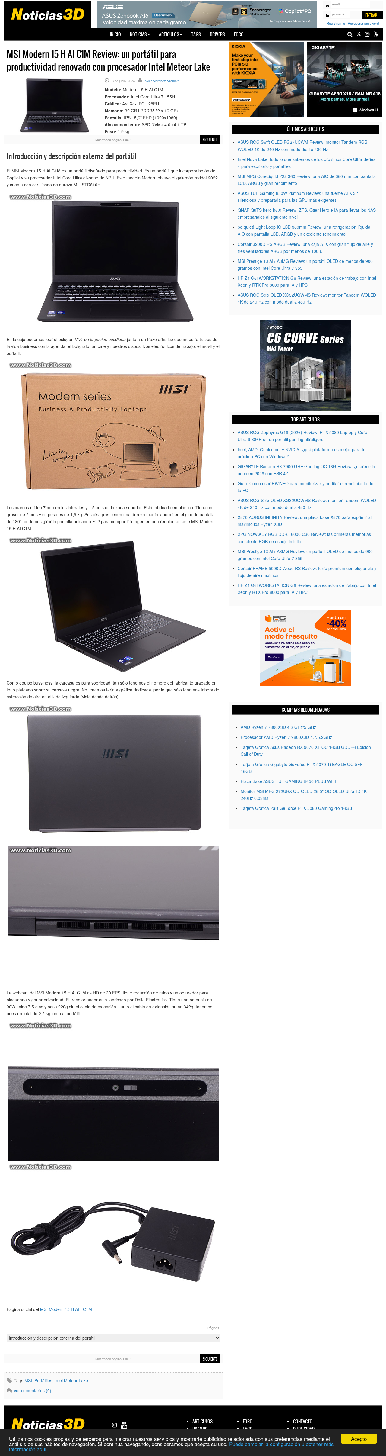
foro (247, 1421)
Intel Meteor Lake (71, 1380)
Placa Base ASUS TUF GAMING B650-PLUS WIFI (288, 781)
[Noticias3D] (47, 14)
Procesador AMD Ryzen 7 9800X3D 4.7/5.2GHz (286, 737)
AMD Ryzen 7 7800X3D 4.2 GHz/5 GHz (278, 727)
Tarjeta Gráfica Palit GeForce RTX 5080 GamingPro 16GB (296, 808)
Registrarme (336, 23)
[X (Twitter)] (358, 34)
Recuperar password (363, 23)
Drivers (217, 34)
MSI (28, 1380)
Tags (196, 34)
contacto (302, 1421)
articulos (202, 1421)
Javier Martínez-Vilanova (161, 81)
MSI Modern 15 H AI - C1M (66, 1309)
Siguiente (210, 140)
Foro (239, 34)
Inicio (117, 34)
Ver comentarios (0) (32, 1390)
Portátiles (43, 1380)
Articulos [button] (169, 34)
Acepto (359, 1438)
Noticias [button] (138, 34)
